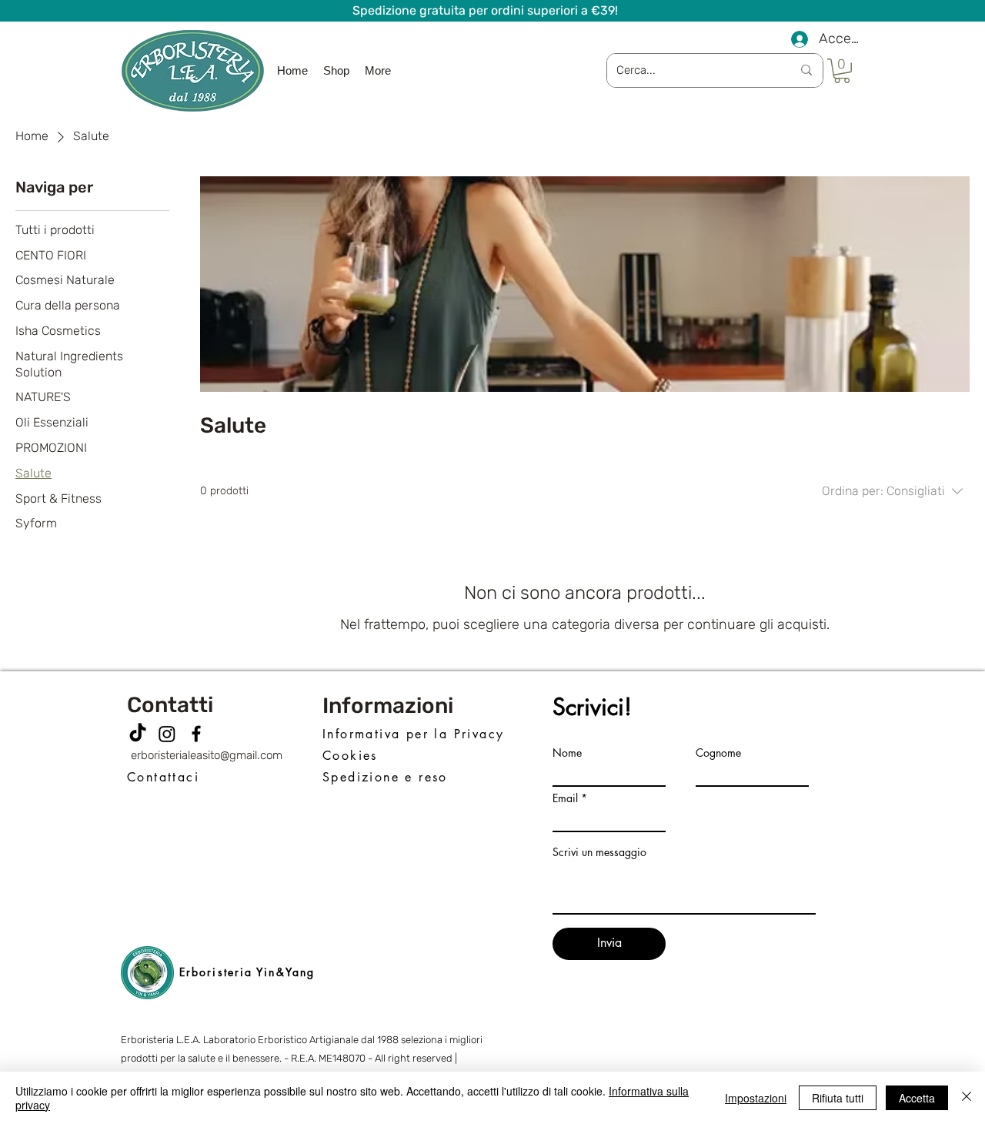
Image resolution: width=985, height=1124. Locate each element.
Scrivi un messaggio (599, 852)
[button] (841, 71)
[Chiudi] (966, 1098)
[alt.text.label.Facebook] (196, 733)
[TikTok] (138, 733)
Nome (567, 753)
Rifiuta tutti (837, 1098)
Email (565, 798)
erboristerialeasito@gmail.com (206, 755)
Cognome (718, 753)
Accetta (917, 1098)
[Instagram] (167, 733)
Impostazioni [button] (755, 1098)
